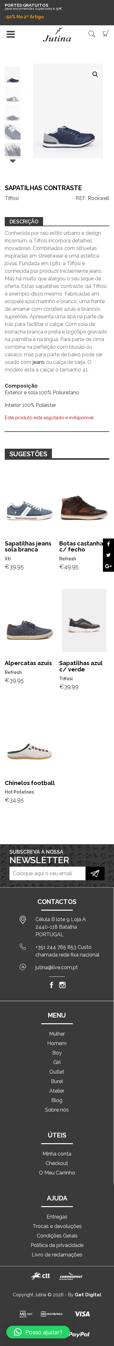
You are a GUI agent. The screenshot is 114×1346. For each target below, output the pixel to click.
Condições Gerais (57, 1236)
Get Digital (88, 1295)
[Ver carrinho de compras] (106, 33)
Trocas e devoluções (57, 1226)
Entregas (57, 1217)
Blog (56, 1100)
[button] (95, 74)
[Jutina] (57, 34)
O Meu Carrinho (57, 1173)
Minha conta (56, 1154)
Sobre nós (57, 1110)
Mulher (57, 1034)
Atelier (56, 1091)
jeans (39, 362)
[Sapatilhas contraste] (108, 544)
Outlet (56, 1072)
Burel (57, 1081)
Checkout (57, 1163)
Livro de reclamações (57, 1255)
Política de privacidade (57, 1245)
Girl (57, 1062)
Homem (56, 1043)
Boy (57, 1053)
